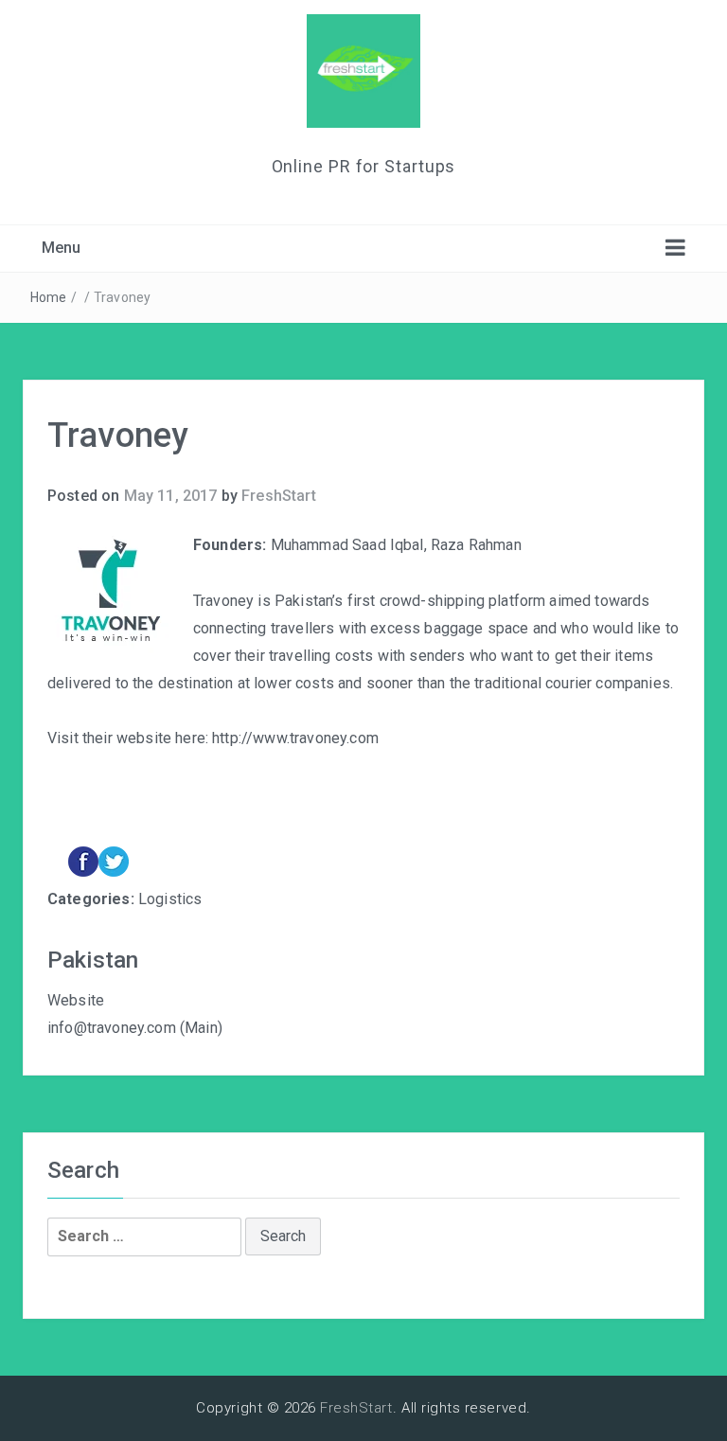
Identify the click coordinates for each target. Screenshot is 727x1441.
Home (48, 297)
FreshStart (278, 496)
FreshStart (356, 1407)
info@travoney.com (111, 1028)
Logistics (170, 899)
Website (75, 1000)
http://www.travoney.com (295, 738)
